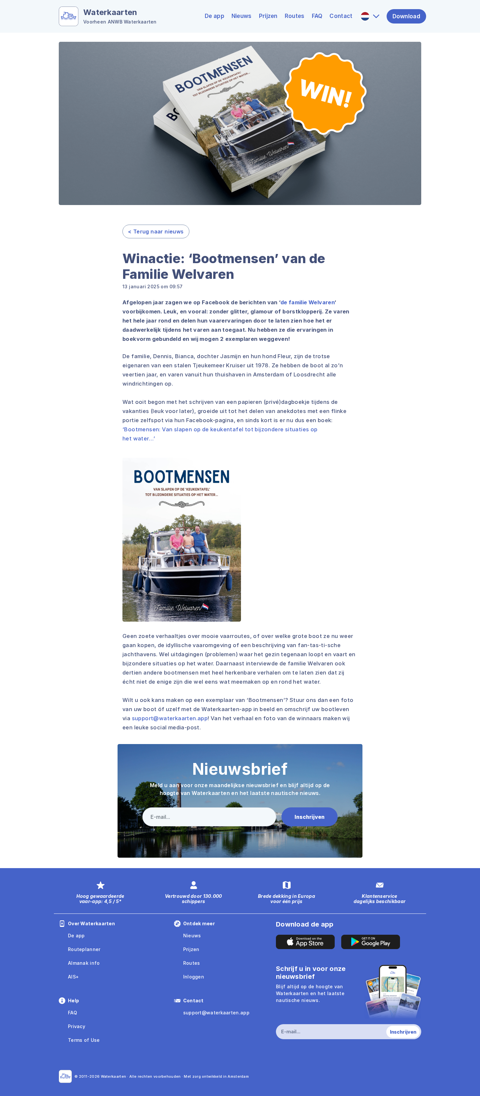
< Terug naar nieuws (156, 231)
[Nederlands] (369, 16)
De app (214, 16)
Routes (295, 16)
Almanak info (84, 963)
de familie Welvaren (307, 302)
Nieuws (242, 16)
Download (406, 16)
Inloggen (193, 976)
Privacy (76, 1026)
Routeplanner (84, 949)
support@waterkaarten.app (170, 718)
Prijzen (268, 16)
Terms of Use (84, 1040)
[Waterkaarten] (65, 1076)
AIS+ (73, 976)
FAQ (317, 16)
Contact (340, 16)
